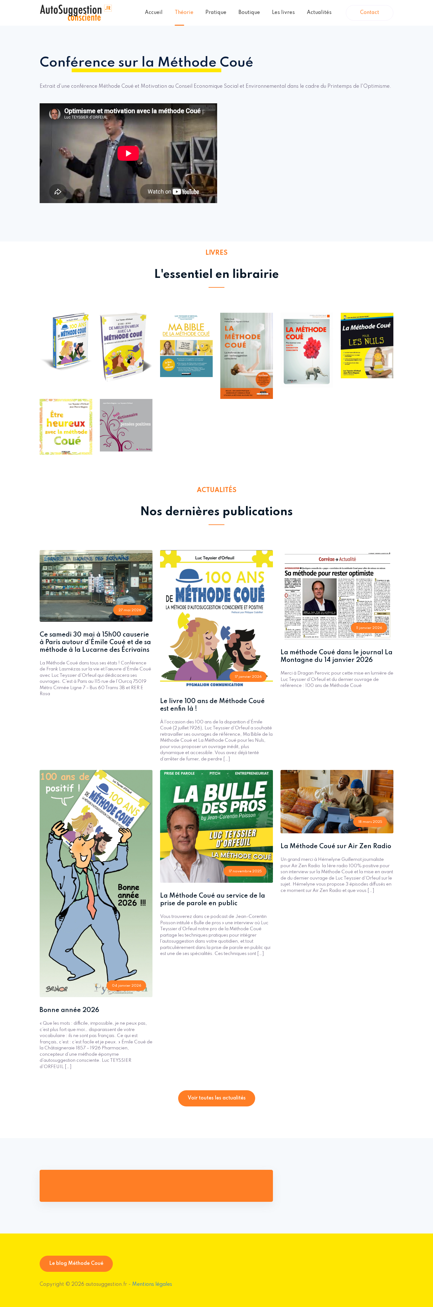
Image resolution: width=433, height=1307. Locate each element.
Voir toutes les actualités (217, 1098)
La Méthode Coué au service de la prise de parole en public (212, 900)
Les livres (283, 12)
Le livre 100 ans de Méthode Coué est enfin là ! (212, 705)
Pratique (215, 12)
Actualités (319, 12)
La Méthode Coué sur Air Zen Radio (336, 846)
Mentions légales (152, 1284)
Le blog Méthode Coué (76, 1263)
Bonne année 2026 (69, 1010)
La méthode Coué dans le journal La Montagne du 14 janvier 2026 (336, 656)
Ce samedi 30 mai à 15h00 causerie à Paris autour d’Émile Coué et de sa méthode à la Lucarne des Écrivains (95, 642)
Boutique (249, 12)
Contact (369, 12)
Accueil (154, 12)
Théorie (184, 12)
